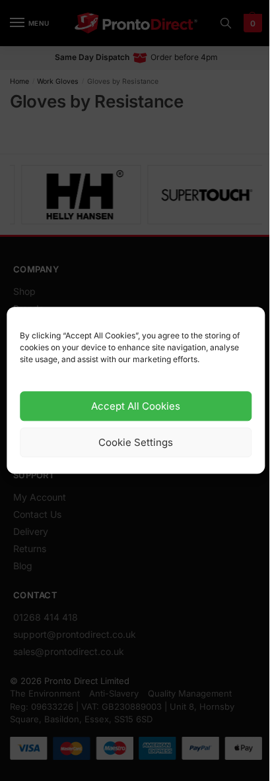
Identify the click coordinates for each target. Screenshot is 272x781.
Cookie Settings (135, 442)
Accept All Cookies (135, 406)
